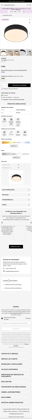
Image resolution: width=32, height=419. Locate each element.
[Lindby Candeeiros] (9, 66)
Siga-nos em (6, 382)
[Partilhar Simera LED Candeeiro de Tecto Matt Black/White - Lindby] (30, 22)
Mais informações (8, 190)
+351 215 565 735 (10, 268)
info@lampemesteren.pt (12, 271)
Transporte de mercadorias (13, 387)
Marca (4, 205)
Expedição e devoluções (11, 364)
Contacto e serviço (9, 354)
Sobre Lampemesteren (10, 392)
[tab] (16, 353)
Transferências (7, 200)
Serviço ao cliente (9, 359)
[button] (3, 52)
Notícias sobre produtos (12, 403)
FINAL (15, 11)
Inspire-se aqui (15, 246)
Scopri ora (18, 9)
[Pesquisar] (27, 5)
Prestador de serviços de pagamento (12, 375)
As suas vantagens (9, 369)
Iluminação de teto (7, 15)
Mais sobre (6, 397)
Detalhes (5, 195)
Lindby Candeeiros (20, 109)
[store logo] (10, 5)
